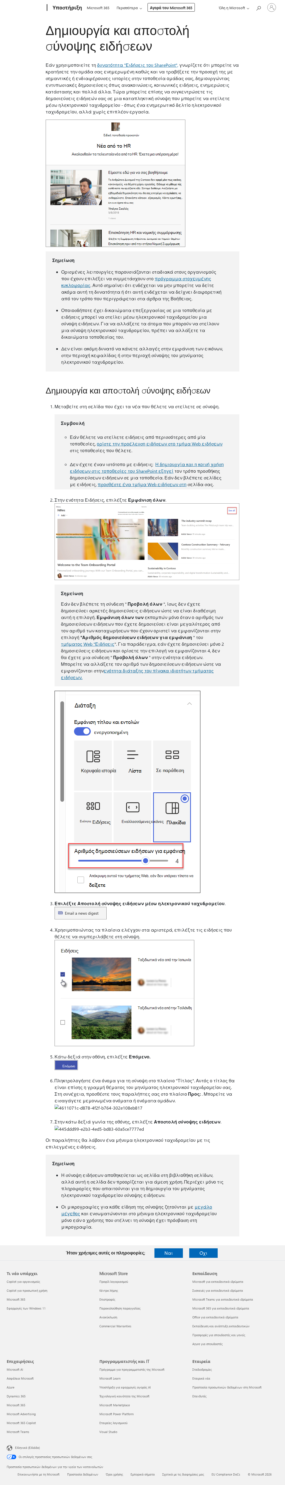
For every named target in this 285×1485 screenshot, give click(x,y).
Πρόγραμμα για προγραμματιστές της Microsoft (131, 1369)
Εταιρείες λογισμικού (113, 1423)
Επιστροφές (107, 1299)
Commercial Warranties (115, 1326)
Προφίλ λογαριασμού (113, 1281)
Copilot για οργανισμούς (23, 1281)
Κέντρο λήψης (108, 1290)
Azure (10, 1387)
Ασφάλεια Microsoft (20, 1378)
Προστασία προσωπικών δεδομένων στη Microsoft (227, 1387)
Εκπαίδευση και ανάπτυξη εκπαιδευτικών (221, 1326)
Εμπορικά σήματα (143, 1474)
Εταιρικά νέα (201, 1378)
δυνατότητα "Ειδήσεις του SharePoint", (137, 65)
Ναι (168, 1253)
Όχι (203, 1253)
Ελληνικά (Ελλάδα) (27, 1448)
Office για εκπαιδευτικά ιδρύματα (215, 1317)
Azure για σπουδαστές (207, 1344)
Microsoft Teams (18, 1432)
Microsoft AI (15, 1369)
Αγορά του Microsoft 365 (171, 7)
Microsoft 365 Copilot (21, 1423)
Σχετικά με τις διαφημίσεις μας (183, 1474)
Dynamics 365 (16, 1396)
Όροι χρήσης (114, 1474)
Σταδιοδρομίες (202, 1369)
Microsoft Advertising (21, 1414)
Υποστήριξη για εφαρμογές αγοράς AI (125, 1387)
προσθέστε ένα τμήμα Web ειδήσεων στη (142, 484)
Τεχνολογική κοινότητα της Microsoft (124, 1396)
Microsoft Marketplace (114, 1405)
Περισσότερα (127, 7)
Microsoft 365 (98, 7)
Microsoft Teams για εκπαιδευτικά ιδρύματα (222, 1299)
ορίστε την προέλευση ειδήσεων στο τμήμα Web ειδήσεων (159, 444)
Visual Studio (108, 1432)
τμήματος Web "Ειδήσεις (87, 644)
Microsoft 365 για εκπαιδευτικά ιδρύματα (220, 1308)
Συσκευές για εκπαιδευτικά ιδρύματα (217, 1290)
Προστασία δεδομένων (82, 1474)
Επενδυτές (199, 1396)
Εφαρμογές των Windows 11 (26, 1308)
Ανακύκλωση (108, 1317)
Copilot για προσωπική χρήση (27, 1290)
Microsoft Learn (110, 1378)
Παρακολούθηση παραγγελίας (120, 1308)
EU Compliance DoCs (226, 1474)
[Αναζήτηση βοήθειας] (258, 7)
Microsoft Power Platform (116, 1414)
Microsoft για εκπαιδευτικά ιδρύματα (217, 1281)
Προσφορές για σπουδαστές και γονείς (218, 1335)
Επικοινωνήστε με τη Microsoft (39, 1474)
